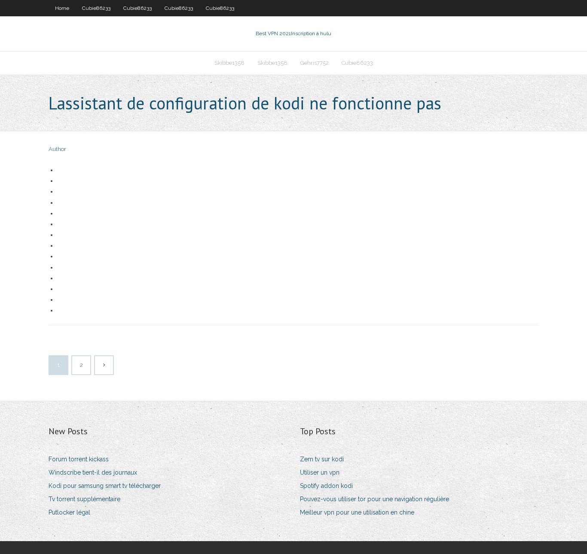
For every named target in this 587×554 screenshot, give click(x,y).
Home (62, 8)
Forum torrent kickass (79, 459)
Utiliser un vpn (319, 472)
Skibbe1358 (229, 63)
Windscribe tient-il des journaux (93, 472)
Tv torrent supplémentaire (84, 499)
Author (57, 149)
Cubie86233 (96, 8)
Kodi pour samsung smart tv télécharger (105, 485)
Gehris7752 (314, 63)
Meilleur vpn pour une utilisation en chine (357, 512)
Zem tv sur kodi (322, 459)
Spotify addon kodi (326, 485)
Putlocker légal (69, 512)
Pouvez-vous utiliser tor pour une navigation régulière (374, 499)
